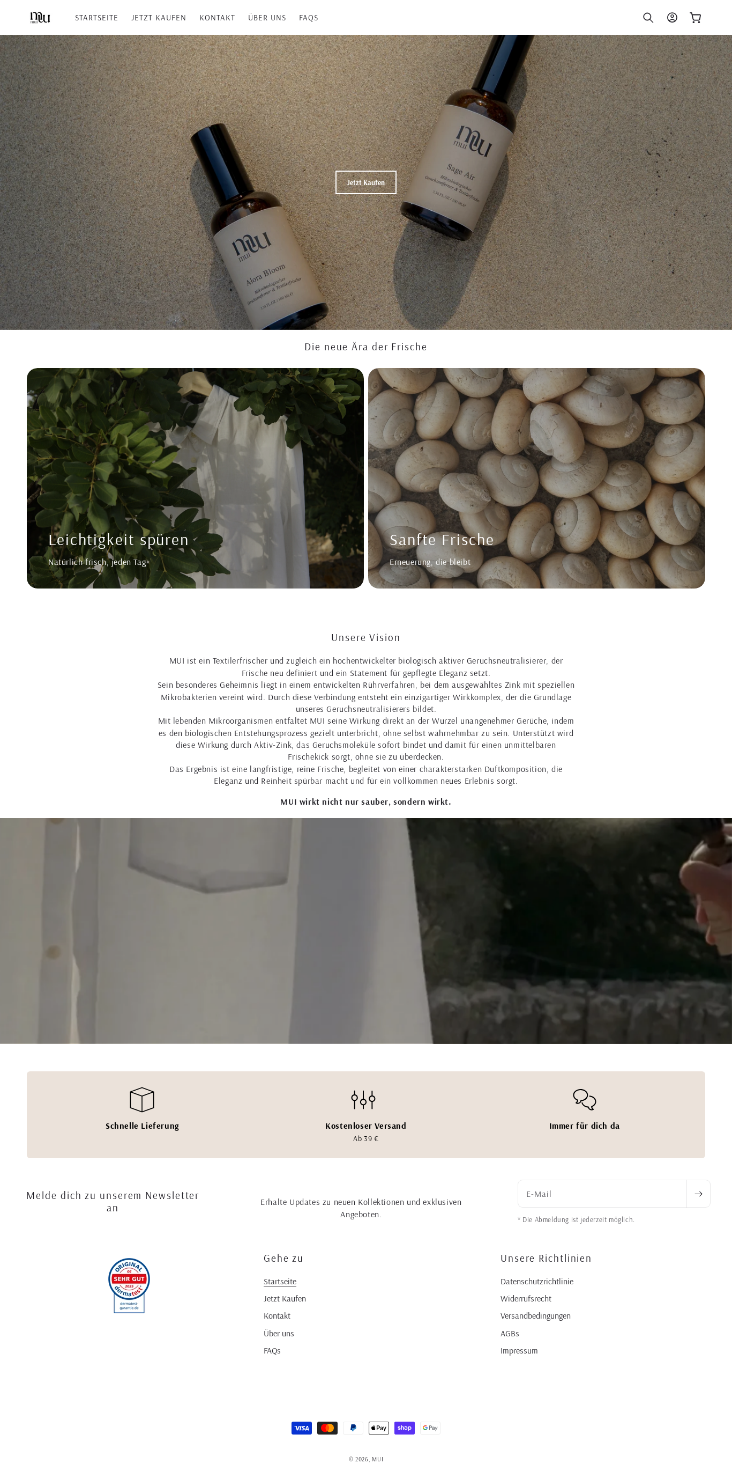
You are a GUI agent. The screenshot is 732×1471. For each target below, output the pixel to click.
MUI (377, 1459)
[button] (648, 18)
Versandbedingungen (536, 1315)
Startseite (280, 1281)
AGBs (510, 1333)
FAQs (272, 1350)
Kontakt (277, 1315)
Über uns (279, 1333)
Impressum (519, 1350)
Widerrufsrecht (526, 1298)
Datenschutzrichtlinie (537, 1281)
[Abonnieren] (698, 1194)
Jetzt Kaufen (285, 1298)
